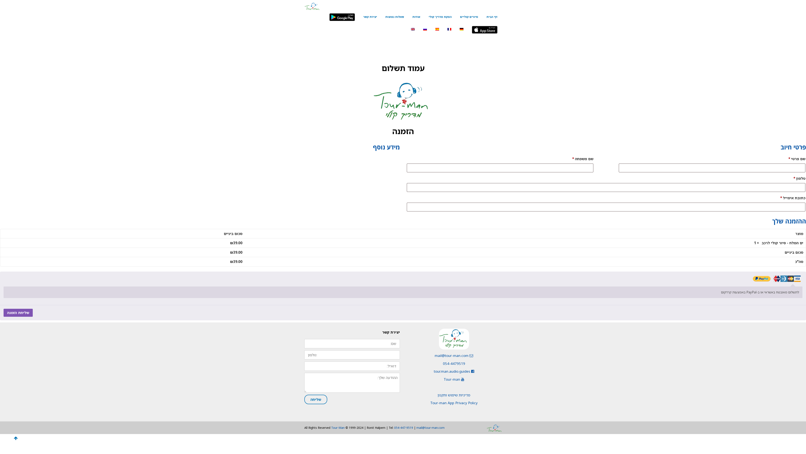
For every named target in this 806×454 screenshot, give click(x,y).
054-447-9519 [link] (403, 428)
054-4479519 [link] (454, 363)
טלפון (799, 178)
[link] (311, 6)
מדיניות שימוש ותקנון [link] (454, 395)
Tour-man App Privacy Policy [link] (454, 402)
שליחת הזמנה (18, 312)
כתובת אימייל (792, 197)
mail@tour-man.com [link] (452, 355)
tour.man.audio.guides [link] (452, 371)
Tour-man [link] (452, 379)
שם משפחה (582, 158)
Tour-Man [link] (338, 428)
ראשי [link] (327, 43)
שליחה (315, 399)
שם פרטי (796, 158)
